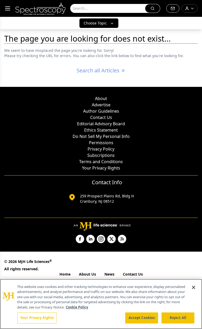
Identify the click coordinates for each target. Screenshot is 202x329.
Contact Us (101, 117)
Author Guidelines (101, 111)
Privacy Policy (101, 149)
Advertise (101, 105)
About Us (87, 274)
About (101, 98)
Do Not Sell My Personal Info (101, 136)
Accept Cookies (142, 317)
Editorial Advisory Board (101, 124)
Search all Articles (98, 70)
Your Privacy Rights (101, 168)
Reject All (178, 317)
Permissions (101, 143)
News (109, 274)
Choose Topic (95, 23)
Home (64, 274)
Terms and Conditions (101, 161)
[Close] (193, 287)
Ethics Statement (101, 130)
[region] (101, 304)
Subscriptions (101, 155)
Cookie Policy (77, 307)
